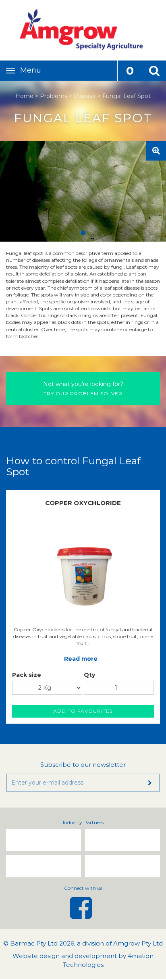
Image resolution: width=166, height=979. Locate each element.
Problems (53, 96)
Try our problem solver (83, 388)
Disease (85, 96)
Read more (81, 658)
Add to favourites (83, 711)
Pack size (26, 674)
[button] (154, 71)
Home (24, 96)
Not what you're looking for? (83, 384)
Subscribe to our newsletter (83, 764)
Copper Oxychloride (83, 503)
